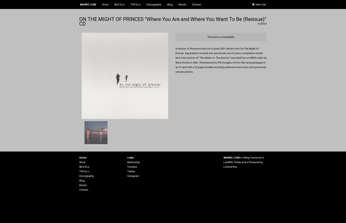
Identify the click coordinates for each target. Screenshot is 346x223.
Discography (153, 4)
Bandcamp (133, 162)
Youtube (132, 166)
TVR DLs (135, 4)
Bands (182, 4)
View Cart (260, 4)
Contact (196, 4)
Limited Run (230, 166)
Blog (170, 4)
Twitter (131, 171)
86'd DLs (119, 4)
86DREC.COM (88, 4)
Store (105, 4)
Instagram (133, 175)
